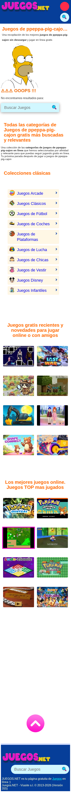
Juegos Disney (30, 280)
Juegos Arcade (30, 193)
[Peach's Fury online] (52, 541)
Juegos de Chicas (32, 260)
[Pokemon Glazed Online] (52, 570)
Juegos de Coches (33, 224)
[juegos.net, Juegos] (25, 6)
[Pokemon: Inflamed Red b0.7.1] (52, 511)
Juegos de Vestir (31, 270)
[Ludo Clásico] (18, 570)
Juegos (57, 778)
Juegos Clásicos (31, 203)
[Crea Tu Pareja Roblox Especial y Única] (52, 418)
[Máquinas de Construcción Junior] (18, 418)
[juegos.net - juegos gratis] (26, 757)
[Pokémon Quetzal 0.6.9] (18, 511)
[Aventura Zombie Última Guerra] (52, 359)
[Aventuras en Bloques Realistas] (52, 389)
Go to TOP (35, 723)
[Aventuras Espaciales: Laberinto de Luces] (18, 359)
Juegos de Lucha (32, 249)
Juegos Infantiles (32, 290)
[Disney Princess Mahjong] (52, 600)
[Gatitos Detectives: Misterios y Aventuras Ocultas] (18, 389)
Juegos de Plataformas (27, 237)
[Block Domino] (18, 600)
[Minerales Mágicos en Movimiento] (52, 448)
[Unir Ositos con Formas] (18, 448)
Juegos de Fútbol (32, 213)
